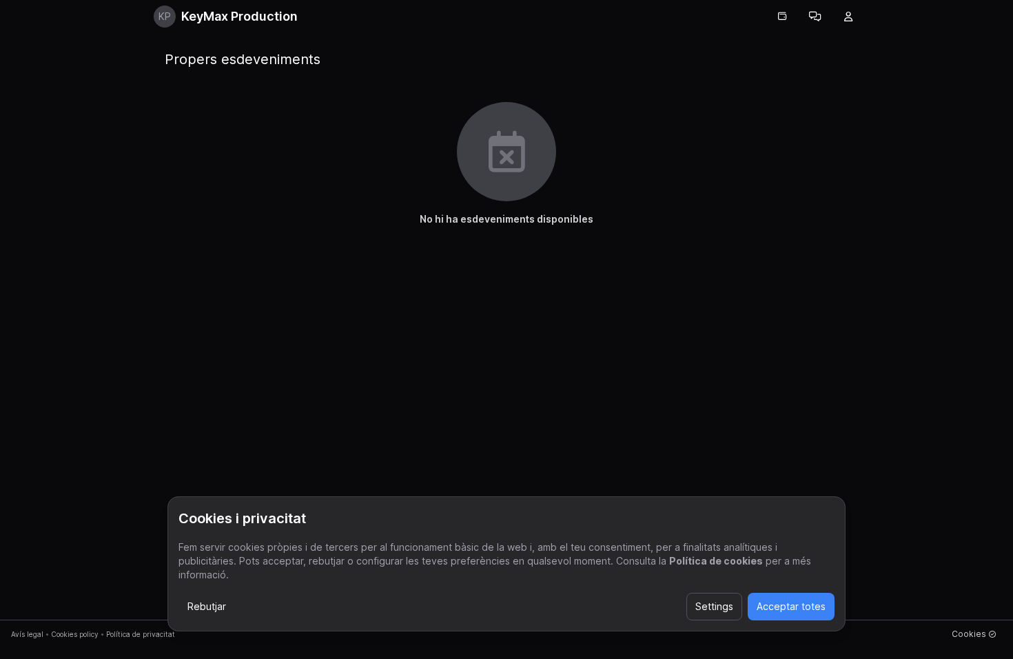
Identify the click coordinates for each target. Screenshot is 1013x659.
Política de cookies (716, 561)
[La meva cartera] (782, 17)
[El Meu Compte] (848, 17)
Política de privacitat (140, 634)
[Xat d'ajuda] (815, 17)
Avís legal (27, 634)
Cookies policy (75, 634)
